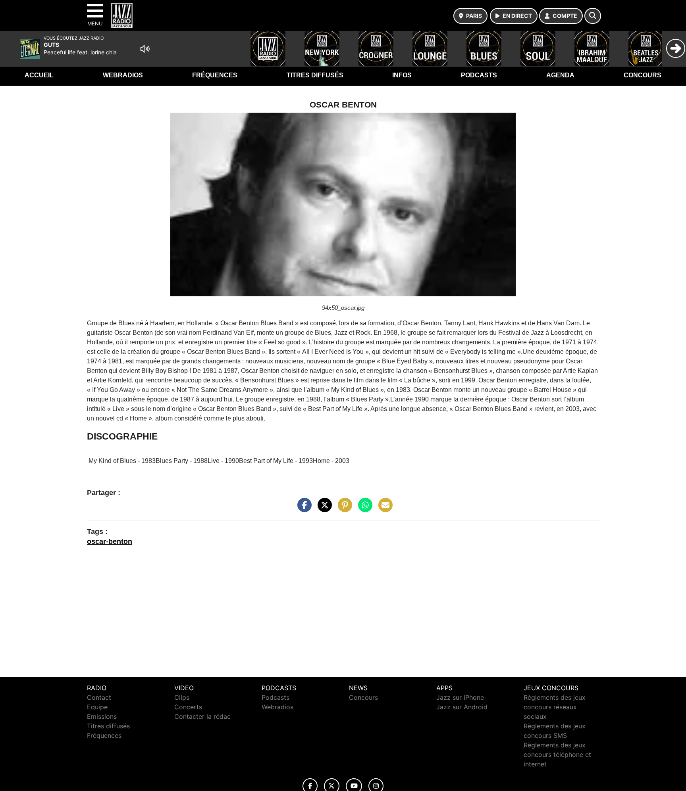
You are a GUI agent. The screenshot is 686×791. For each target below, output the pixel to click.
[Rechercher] (592, 16)
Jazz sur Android (462, 707)
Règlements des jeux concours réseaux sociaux (555, 706)
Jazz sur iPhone (460, 697)
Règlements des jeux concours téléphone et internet (557, 754)
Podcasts (479, 75)
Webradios (123, 75)
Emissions (102, 716)
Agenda (560, 75)
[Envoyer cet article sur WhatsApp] (363, 509)
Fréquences (214, 75)
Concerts (188, 707)
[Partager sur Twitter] (323, 509)
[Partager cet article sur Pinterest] (343, 509)
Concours (642, 75)
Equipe (97, 707)
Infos (402, 75)
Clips (181, 697)
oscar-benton (109, 541)
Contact (99, 697)
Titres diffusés (315, 75)
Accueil (39, 75)
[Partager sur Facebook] (302, 509)
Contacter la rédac (202, 716)
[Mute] (145, 49)
